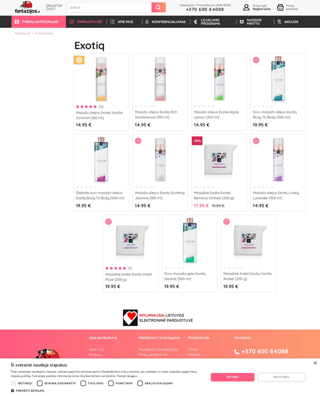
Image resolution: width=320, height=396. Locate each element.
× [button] (315, 363)
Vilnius (193, 349)
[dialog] (160, 377)
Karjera (95, 354)
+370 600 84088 (205, 9)
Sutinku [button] (232, 377)
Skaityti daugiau (127, 376)
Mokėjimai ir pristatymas (158, 349)
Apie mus (96, 349)
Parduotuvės (198, 337)
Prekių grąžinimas (152, 354)
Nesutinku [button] (281, 377)
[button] (39, 22)
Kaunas (194, 354)
